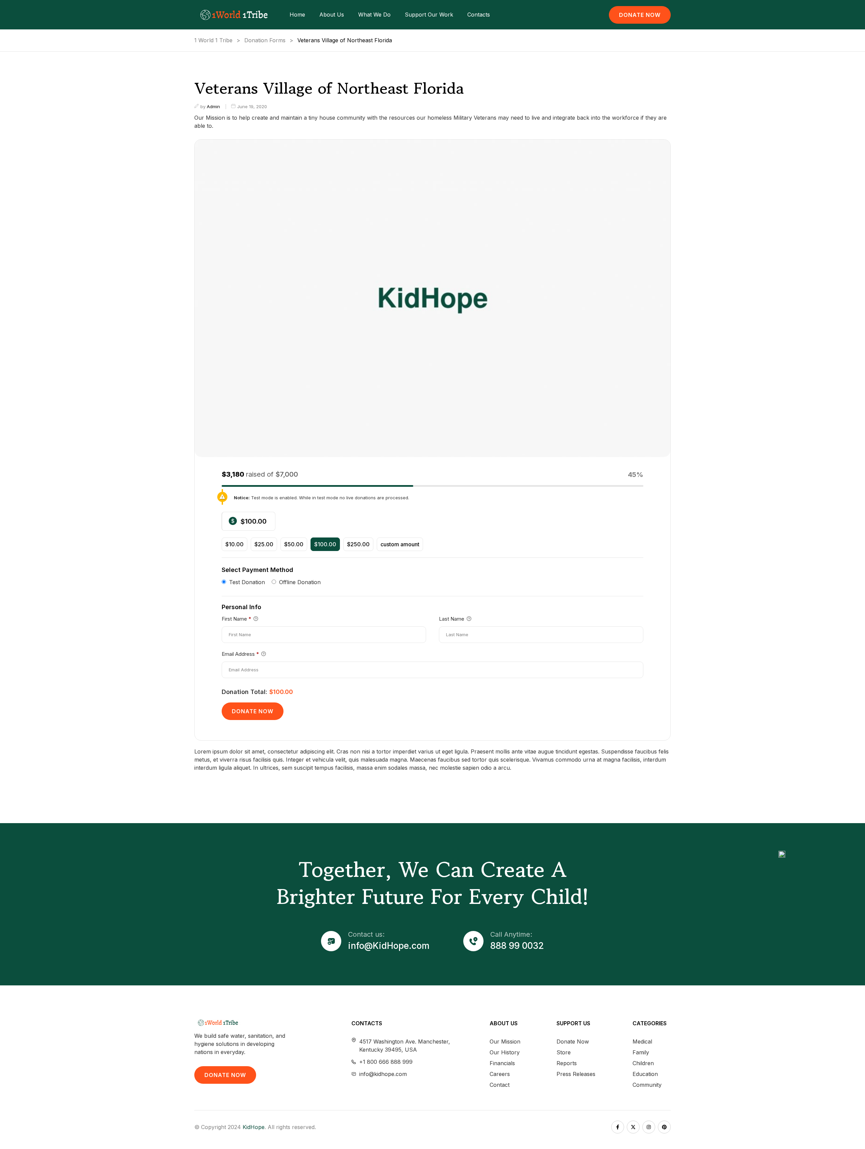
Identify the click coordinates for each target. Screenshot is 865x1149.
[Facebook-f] (617, 1127)
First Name (236, 619)
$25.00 (263, 544)
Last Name (452, 619)
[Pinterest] (664, 1127)
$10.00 (234, 544)
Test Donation (247, 581)
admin (213, 106)
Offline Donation (300, 581)
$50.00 (293, 544)
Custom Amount (399, 544)
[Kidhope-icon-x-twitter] (633, 1127)
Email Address (240, 654)
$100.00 (325, 544)
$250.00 (358, 544)
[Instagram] (648, 1127)
